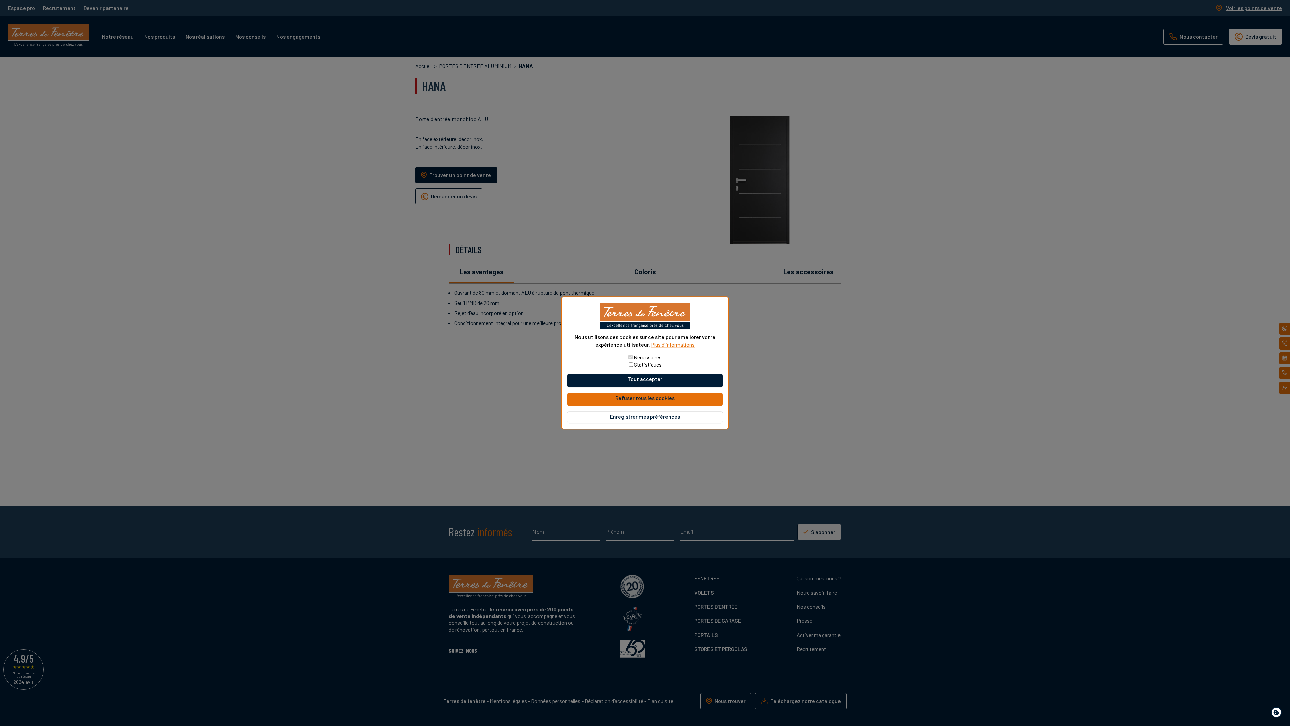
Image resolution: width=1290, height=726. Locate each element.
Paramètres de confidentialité (1278, 713)
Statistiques (648, 365)
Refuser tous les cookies (645, 398)
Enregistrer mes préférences (645, 417)
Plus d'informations (673, 344)
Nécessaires (648, 357)
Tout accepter (645, 379)
